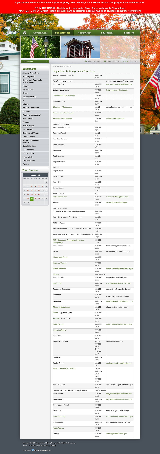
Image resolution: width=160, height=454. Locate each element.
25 (32, 198)
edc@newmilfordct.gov (115, 119)
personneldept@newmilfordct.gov (119, 301)
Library (56, 274)
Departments (62, 32)
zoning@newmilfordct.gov (116, 434)
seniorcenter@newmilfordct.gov (118, 363)
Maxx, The (57, 283)
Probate (56, 318)
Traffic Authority (59, 416)
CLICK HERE (92, 2)
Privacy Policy (43, 445)
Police (55, 313)
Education (107, 32)
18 (32, 194)
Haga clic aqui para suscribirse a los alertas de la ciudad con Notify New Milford (95, 11)
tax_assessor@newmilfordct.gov (119, 84)
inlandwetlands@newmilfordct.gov (119, 269)
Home (114, 20)
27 (39, 198)
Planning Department (61, 307)
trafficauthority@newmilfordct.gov (119, 416)
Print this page (94, 61)
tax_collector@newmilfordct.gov (119, 394)
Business (129, 32)
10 (28, 190)
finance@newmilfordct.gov (116, 202)
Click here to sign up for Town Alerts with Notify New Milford (91, 8)
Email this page (113, 61)
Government (40, 32)
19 (35, 194)
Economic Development (62, 119)
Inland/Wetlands (59, 269)
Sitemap (128, 20)
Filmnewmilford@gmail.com (117, 197)
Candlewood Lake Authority (64, 96)
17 (28, 194)
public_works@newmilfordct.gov (119, 324)
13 (39, 190)
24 (28, 198)
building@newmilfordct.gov (117, 90)
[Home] (37, 27)
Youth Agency (58, 428)
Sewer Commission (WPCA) (64, 369)
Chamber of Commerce (62, 107)
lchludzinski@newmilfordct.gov (118, 283)
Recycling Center (60, 330)
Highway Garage (59, 263)
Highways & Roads (60, 257)
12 (35, 190)
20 (39, 194)
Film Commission (60, 197)
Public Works (58, 324)
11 (31, 190)
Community (84, 32)
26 (35, 198)
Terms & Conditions (29, 445)
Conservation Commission (63, 113)
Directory (120, 20)
